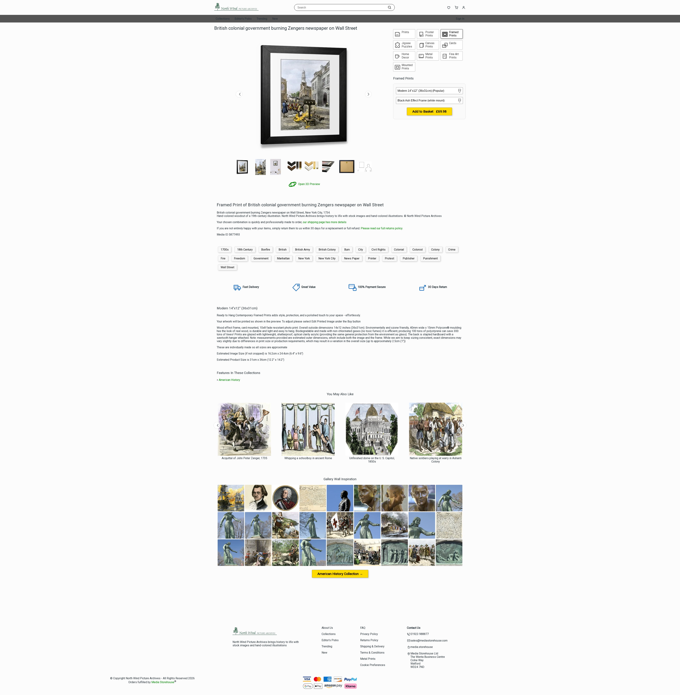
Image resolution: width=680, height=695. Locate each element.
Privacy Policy (369, 634)
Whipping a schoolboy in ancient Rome (308, 458)
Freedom (239, 258)
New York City (327, 258)
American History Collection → (340, 574)
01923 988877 (419, 634)
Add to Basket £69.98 (429, 111)
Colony (435, 249)
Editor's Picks (243, 18)
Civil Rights (379, 249)
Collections (223, 18)
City (360, 249)
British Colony (327, 249)
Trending (262, 18)
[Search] (389, 7)
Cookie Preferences (372, 665)
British (283, 249)
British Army (302, 249)
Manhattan (283, 258)
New (275, 18)
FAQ (362, 627)
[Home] (236, 11)
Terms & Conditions (372, 652)
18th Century (245, 249)
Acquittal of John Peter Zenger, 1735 (244, 458)
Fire (223, 258)
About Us (327, 627)
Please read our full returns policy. (382, 228)
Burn (347, 249)
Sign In (460, 18)
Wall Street (227, 267)
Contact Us (413, 627)
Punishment (430, 258)
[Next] (368, 94)
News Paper (351, 258)
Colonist (417, 249)
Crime (451, 249)
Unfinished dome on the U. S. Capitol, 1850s (372, 459)
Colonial (399, 249)
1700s (225, 249)
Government (261, 258)
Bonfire (265, 249)
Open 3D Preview (309, 184)
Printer (372, 258)
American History (229, 380)
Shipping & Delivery (372, 646)
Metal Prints (367, 658)
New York (304, 258)
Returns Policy (369, 640)
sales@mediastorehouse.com (428, 640)
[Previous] (239, 94)
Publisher (409, 258)
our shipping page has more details (324, 222)
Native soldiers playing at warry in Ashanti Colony (435, 459)
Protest (389, 258)
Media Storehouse (162, 682)
